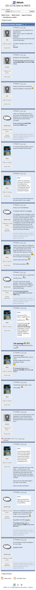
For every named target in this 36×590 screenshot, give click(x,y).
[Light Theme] (14, 584)
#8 (13, 242)
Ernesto (7, 67)
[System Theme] (21, 584)
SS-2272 (29, 211)
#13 (14, 412)
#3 (13, 83)
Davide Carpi (7, 125)
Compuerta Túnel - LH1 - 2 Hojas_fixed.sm (21, 523)
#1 (13, 27)
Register (8, 9)
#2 (13, 55)
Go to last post (30, 24)
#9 (13, 272)
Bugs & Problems (27, 15)
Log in (3, 9)
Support (30, 587)
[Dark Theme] (18, 584)
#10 (14, 308)
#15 (14, 492)
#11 (14, 352)
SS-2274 (27, 520)
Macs (7, 158)
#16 (14, 539)
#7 (13, 205)
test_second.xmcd (20, 123)
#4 (13, 111)
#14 (14, 444)
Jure (7, 40)
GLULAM (15, 47)
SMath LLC (6, 587)
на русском (22, 587)
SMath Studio (16, 15)
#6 (13, 173)
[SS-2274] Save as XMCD (10, 17)
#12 (14, 382)
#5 (13, 144)
